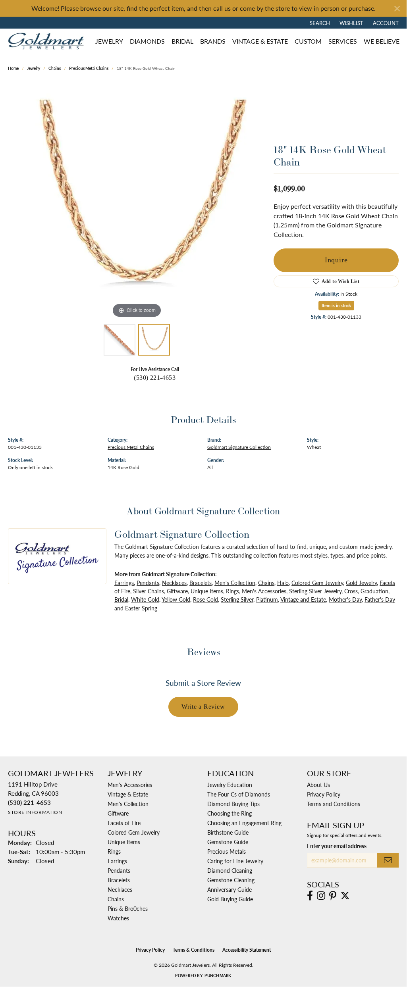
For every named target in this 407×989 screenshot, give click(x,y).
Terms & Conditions (193, 950)
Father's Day (380, 599)
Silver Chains (148, 591)
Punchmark (217, 975)
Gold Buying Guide (230, 899)
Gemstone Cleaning (231, 880)
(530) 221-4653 (155, 377)
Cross (351, 591)
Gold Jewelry (361, 583)
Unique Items (207, 591)
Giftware (177, 591)
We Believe (381, 41)
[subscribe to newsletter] (388, 860)
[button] (319, 23)
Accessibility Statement (246, 950)
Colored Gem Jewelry (317, 583)
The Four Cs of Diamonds (238, 794)
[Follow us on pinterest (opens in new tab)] (332, 895)
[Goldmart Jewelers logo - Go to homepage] (48, 41)
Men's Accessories (264, 591)
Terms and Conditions (333, 804)
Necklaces (174, 583)
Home (13, 68)
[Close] (397, 8)
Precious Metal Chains (88, 68)
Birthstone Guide (228, 832)
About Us (318, 785)
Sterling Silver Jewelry (315, 591)
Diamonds (147, 41)
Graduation (374, 591)
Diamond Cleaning (229, 870)
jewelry (33, 68)
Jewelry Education (229, 785)
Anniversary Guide (229, 889)
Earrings (124, 583)
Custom (308, 41)
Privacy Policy (323, 794)
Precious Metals (226, 851)
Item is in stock (336, 305)
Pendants (148, 583)
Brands (213, 41)
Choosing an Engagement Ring (244, 823)
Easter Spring (141, 608)
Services (342, 41)
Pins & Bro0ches (128, 908)
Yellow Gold (176, 599)
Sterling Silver (237, 599)
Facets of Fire (124, 823)
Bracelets (200, 583)
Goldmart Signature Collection (239, 447)
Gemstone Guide (227, 842)
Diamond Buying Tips (233, 804)
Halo (283, 583)
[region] (137, 201)
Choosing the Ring (229, 813)
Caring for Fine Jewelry (235, 861)
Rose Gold (205, 599)
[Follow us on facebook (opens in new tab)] (310, 895)
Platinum (267, 599)
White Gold (145, 599)
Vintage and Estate (303, 599)
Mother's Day (345, 599)
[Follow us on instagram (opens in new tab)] (321, 895)
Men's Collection (234, 583)
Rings (232, 591)
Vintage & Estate (260, 41)
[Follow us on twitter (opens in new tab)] (345, 895)
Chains (54, 68)
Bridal (182, 41)
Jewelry (109, 41)
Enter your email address (336, 846)
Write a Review (203, 706)
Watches (118, 918)
